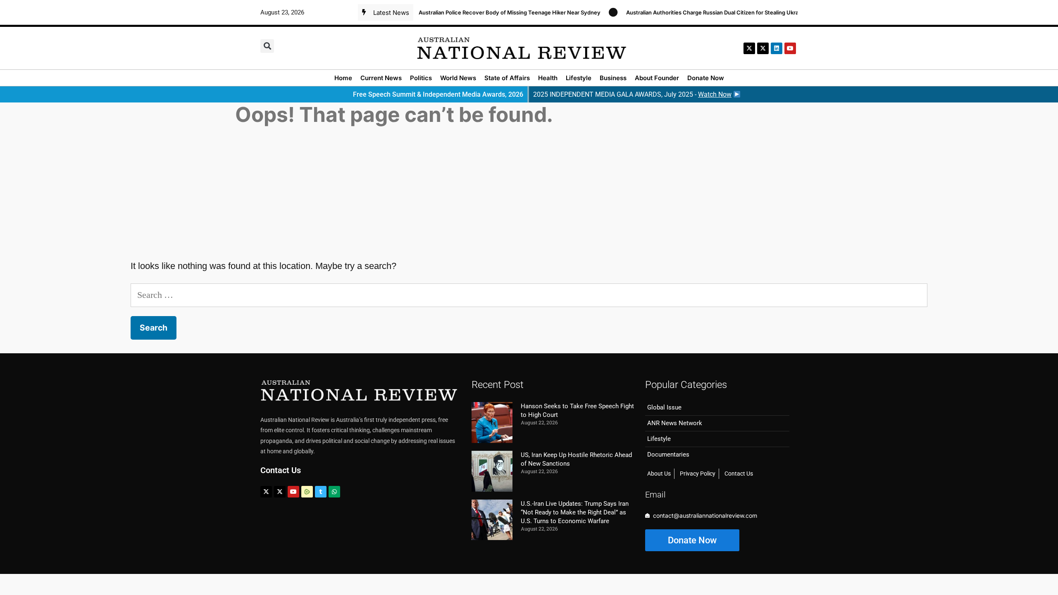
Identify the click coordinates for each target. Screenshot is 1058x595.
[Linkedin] (776, 48)
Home (343, 78)
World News (458, 78)
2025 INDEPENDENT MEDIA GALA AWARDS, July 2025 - (632, 94)
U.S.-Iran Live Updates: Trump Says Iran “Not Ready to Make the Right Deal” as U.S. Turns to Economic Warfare (575, 512)
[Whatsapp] (334, 491)
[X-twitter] (749, 48)
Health (548, 78)
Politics (421, 78)
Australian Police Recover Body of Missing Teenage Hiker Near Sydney (499, 12)
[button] (267, 46)
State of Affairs (507, 78)
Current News (381, 78)
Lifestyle (578, 78)
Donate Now (705, 78)
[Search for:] (529, 295)
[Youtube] (293, 491)
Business (613, 78)
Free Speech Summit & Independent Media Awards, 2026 (438, 94)
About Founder (657, 78)
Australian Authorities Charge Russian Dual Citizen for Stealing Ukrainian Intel (714, 12)
